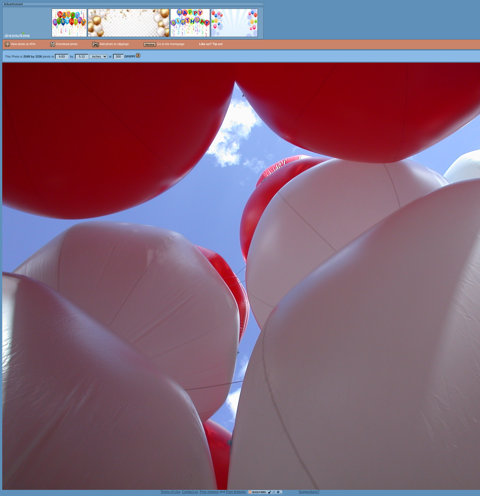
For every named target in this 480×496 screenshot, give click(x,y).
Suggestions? (309, 492)
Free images (209, 492)
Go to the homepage (170, 44)
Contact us (190, 492)
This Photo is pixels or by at (70, 56)
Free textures (236, 492)
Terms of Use (170, 492)
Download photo (66, 44)
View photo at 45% (23, 44)
